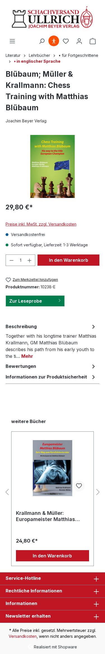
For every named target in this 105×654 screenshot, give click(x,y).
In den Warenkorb (68, 260)
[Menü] (12, 41)
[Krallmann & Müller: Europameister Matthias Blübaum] (52, 468)
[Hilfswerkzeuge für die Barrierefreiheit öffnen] (53, 41)
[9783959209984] (52, 166)
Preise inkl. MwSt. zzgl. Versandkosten (41, 224)
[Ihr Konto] (79, 41)
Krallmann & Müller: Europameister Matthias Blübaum (45, 516)
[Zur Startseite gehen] (52, 17)
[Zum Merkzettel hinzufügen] (79, 486)
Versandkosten (23, 636)
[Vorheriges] (7, 492)
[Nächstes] (98, 492)
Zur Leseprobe (25, 301)
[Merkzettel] (66, 41)
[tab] (51, 341)
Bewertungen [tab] (21, 366)
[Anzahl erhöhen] (30, 260)
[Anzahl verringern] (11, 260)
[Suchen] (41, 41)
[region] (52, 166)
